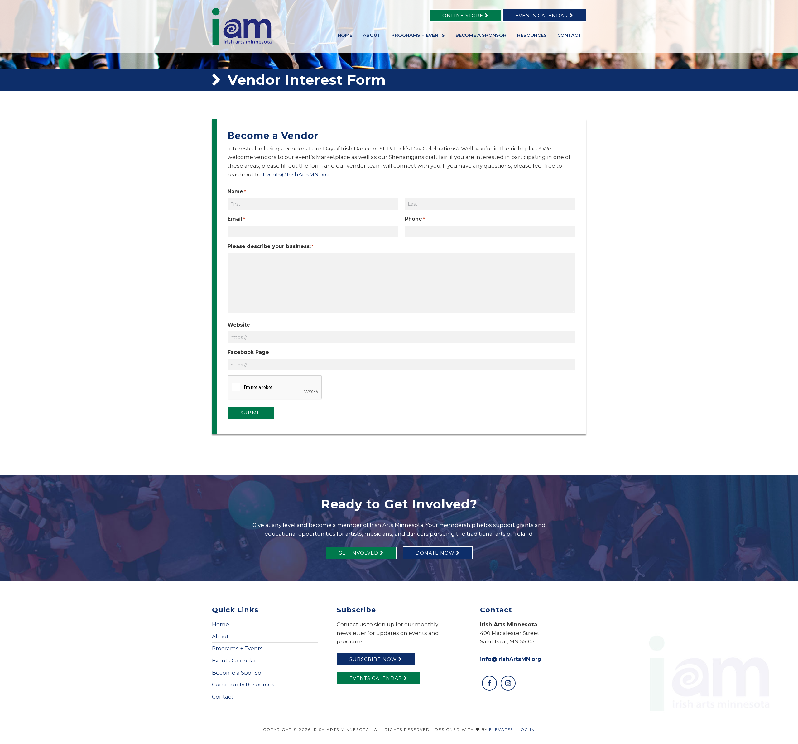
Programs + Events (237, 648)
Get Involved (359, 553)
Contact (222, 697)
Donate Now (436, 553)
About (220, 636)
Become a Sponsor (237, 673)
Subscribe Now (373, 659)
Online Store (463, 15)
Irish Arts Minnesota (258, 26)
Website (239, 325)
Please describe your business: (270, 246)
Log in (526, 729)
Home (220, 624)
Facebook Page (248, 352)
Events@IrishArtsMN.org (296, 174)
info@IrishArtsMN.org (510, 659)
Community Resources (243, 684)
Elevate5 (501, 729)
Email (236, 219)
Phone (415, 219)
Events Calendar (542, 15)
